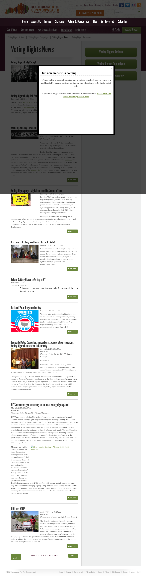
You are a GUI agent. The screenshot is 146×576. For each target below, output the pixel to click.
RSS (139, 572)
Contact (125, 572)
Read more (72, 231)
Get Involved (107, 22)
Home (25, 22)
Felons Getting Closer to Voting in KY (28, 280)
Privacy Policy (91, 572)
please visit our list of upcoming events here (87, 95)
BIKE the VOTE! (18, 509)
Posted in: (44, 351)
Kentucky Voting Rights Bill (51, 354)
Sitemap (68, 572)
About (107, 572)
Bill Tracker (116, 572)
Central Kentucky (42, 413)
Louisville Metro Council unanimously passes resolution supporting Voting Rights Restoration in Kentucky (42, 344)
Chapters (59, 22)
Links (133, 572)
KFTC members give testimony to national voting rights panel (39, 405)
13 (52, 555)
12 (50, 555)
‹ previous (16, 557)
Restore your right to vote (51, 517)
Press (100, 572)
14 (55, 555)
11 (47, 555)
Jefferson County (69, 517)
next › (73, 556)
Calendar (122, 22)
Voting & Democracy (78, 22)
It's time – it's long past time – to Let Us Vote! (33, 242)
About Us (36, 22)
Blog (95, 22)
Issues (47, 22)
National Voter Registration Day (26, 308)
